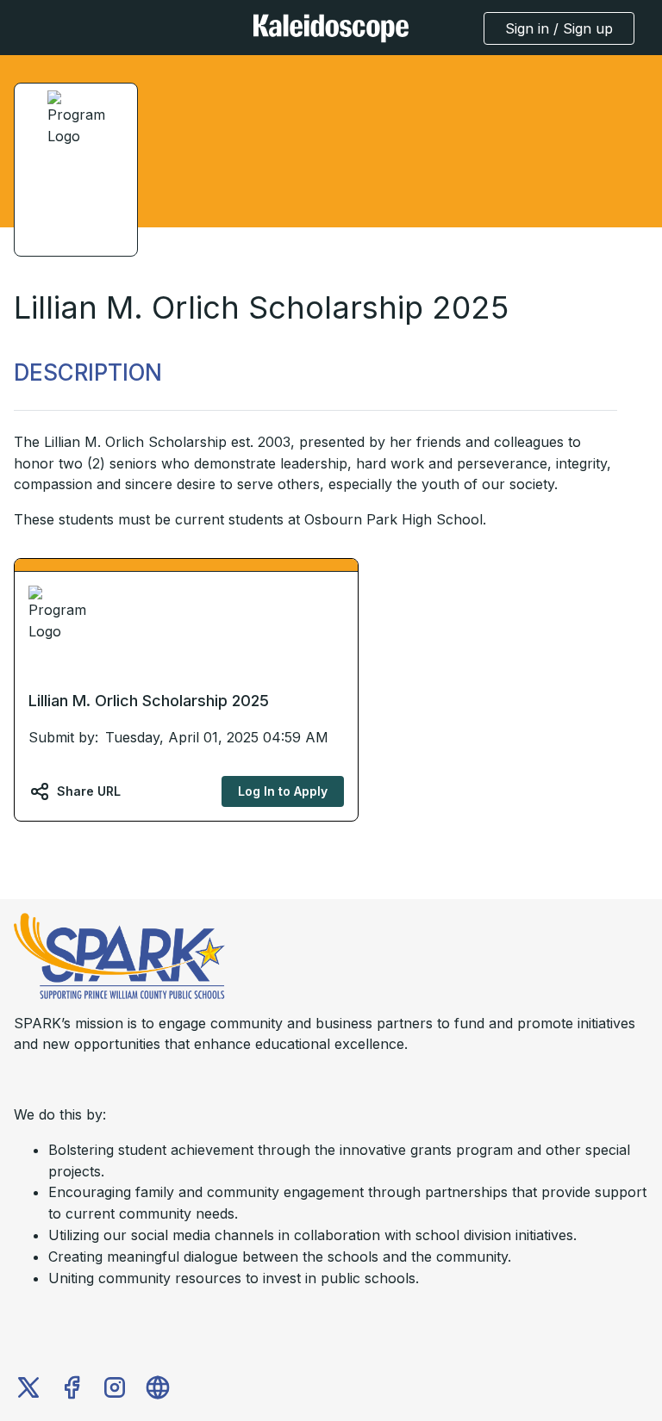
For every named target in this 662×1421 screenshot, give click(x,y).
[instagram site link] (114, 1387)
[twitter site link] (28, 1387)
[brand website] (157, 1387)
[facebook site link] (71, 1387)
